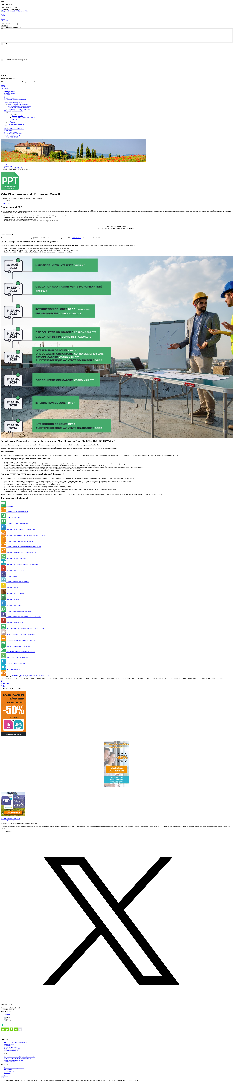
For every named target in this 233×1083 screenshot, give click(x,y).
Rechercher (4, 25)
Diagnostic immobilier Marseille (13, 168)
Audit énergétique (9, 1061)
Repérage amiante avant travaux (13, 1060)
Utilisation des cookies (10, 1047)
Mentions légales (9, 1044)
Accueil (6, 164)
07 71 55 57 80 (76, 238)
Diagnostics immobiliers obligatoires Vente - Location (19, 1057)
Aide (2, 1077)
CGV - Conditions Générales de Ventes (15, 1042)
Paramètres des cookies (11, 1050)
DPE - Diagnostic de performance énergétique (17, 1058)
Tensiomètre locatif (9, 1071)
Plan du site (7, 1045)
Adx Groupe (4, 1076)
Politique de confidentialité (12, 1049)
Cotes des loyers (9, 1069)
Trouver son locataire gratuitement (14, 1068)
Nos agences (8, 166)
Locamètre (7, 1073)
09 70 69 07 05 (5, 203)
